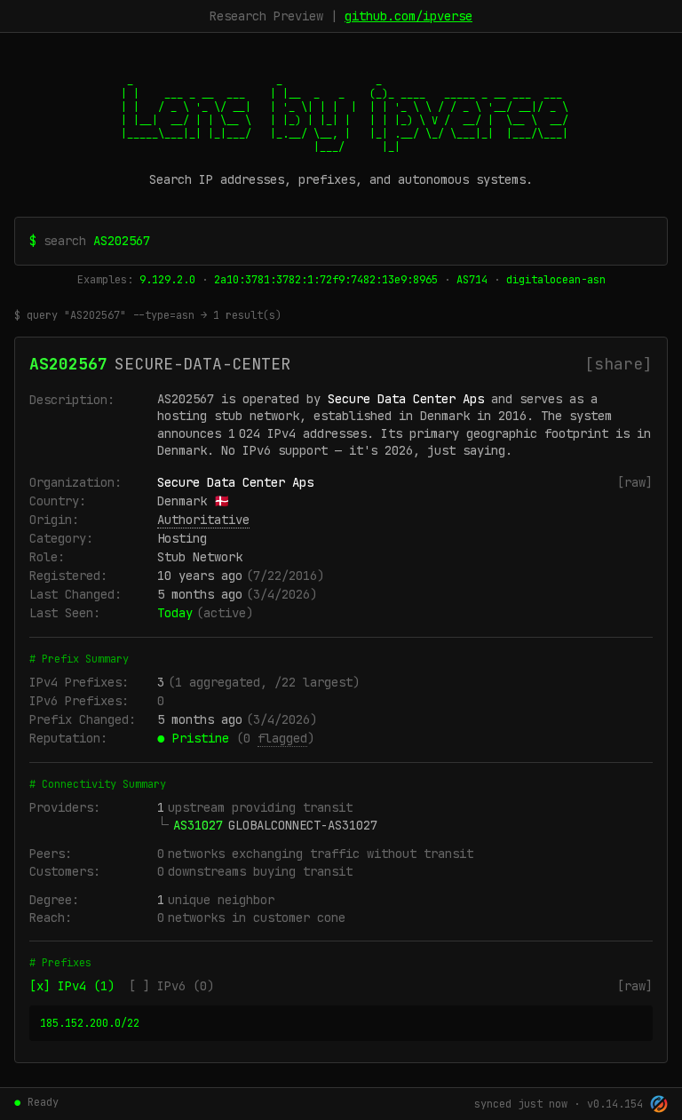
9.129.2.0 (167, 280)
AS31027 (198, 825)
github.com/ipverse (408, 16)
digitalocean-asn (556, 280)
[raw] (635, 482)
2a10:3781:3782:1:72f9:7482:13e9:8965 (326, 280)
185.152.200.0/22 (89, 1023)
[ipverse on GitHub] (659, 1104)
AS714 (472, 280)
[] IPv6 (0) (171, 986)
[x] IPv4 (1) (72, 986)
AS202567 (68, 363)
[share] (618, 363)
